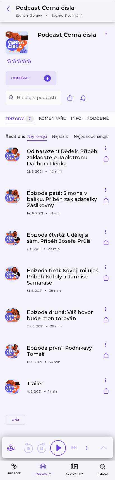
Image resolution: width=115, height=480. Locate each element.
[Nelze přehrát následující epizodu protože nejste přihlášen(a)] (74, 448)
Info (76, 118)
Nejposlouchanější (91, 136)
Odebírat (20, 78)
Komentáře (52, 118)
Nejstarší (60, 136)
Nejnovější (37, 136)
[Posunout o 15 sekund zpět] (28, 448)
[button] (45, 11)
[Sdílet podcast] (71, 98)
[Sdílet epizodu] (106, 159)
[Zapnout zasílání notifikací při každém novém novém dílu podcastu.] (83, 98)
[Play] (58, 448)
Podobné (98, 118)
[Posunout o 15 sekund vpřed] (41, 448)
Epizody (18, 118)
